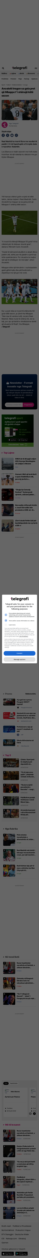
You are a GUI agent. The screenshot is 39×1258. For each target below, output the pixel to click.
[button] (19, 624)
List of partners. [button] (23, 636)
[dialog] (19, 629)
